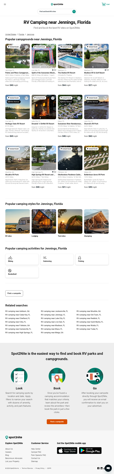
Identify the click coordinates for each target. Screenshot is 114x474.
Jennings (30, 34)
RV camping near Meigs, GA (52, 333)
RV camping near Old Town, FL (89, 315)
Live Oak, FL (36, 70)
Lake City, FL (36, 121)
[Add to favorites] (26, 47)
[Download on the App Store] (68, 450)
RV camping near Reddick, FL (88, 318)
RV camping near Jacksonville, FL (54, 311)
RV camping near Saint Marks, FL (90, 322)
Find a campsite (14, 293)
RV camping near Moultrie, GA (89, 311)
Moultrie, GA (9, 172)
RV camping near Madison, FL (53, 325)
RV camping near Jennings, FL (53, 315)
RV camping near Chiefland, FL (17, 318)
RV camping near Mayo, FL (52, 329)
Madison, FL (62, 70)
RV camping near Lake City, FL (53, 318)
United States (10, 34)
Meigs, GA (87, 172)
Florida (21, 34)
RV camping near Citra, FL (15, 322)
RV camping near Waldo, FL (88, 325)
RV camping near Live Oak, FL (53, 322)
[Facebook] (98, 468)
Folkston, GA (62, 172)
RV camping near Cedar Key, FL (17, 315)
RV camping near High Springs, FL (19, 333)
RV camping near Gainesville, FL (18, 329)
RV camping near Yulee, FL (87, 329)
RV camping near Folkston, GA (17, 325)
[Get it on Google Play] (90, 450)
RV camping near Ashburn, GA (17, 311)
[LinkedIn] (101, 468)
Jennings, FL (9, 70)
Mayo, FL (61, 121)
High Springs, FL (37, 172)
